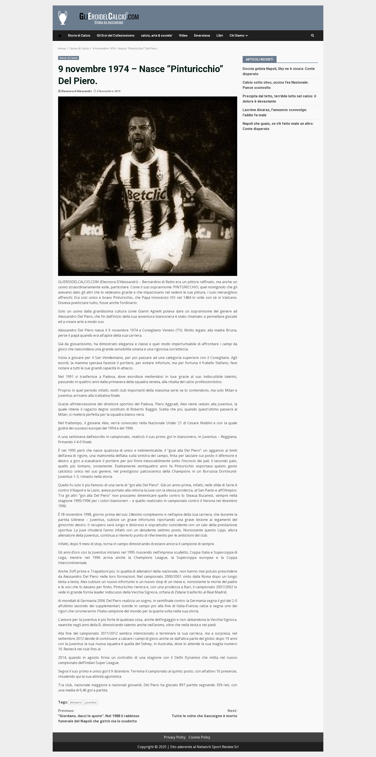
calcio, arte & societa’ (157, 35)
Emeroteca (202, 35)
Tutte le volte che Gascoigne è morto (204, 713)
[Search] (312, 35)
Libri (220, 35)
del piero (76, 702)
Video (183, 35)
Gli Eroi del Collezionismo (115, 35)
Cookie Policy (199, 737)
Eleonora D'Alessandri (76, 91)
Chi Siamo (237, 35)
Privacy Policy (175, 737)
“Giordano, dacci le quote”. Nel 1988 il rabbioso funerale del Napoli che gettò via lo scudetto (98, 715)
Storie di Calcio (79, 35)
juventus (91, 702)
